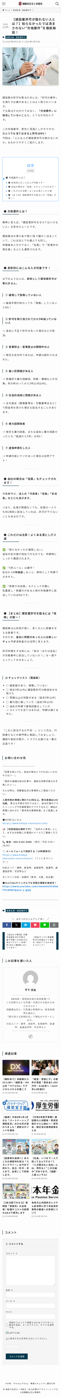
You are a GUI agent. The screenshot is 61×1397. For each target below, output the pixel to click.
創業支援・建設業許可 (16, 37)
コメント (12, 1253)
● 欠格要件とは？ (16, 177)
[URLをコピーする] (54, 925)
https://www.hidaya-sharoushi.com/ (25, 823)
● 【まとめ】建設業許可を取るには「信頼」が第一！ (32, 196)
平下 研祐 (30, 989)
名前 (9, 1290)
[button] (7, 925)
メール (10, 1300)
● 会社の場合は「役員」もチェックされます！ (32, 186)
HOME (9, 1383)
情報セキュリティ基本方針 (42, 1383)
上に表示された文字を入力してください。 (27, 1338)
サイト (9, 1311)
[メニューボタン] (4, 4)
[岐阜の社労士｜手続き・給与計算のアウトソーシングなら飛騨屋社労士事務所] (30, 4)
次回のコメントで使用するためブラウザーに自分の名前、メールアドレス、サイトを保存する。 (31, 1324)
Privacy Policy (21, 1383)
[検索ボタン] (57, 4)
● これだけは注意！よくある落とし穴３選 (30, 190)
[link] (30, 1036)
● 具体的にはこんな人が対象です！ (26, 182)
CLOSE (30, 171)
